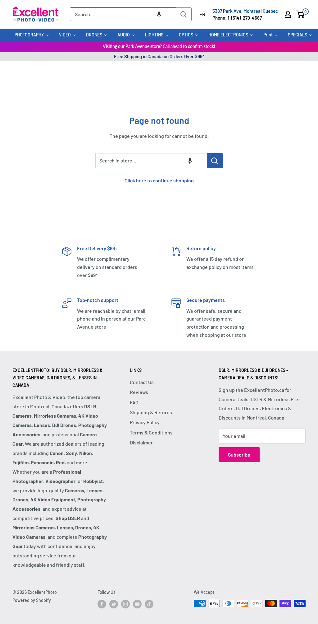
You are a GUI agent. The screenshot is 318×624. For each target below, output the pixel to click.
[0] (300, 14)
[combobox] (123, 14)
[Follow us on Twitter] (113, 604)
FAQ (134, 402)
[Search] (184, 14)
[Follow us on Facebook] (102, 604)
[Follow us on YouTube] (137, 604)
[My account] (288, 14)
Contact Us (142, 382)
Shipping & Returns (151, 412)
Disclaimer (141, 442)
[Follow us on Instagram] (125, 604)
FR (202, 14)
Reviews (139, 392)
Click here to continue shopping (159, 180)
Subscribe (239, 454)
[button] (159, 14)
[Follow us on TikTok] (149, 604)
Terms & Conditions (151, 432)
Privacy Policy (145, 422)
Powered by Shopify (31, 600)
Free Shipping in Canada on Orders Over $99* (159, 56)
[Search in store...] (215, 160)
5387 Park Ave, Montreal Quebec (245, 11)
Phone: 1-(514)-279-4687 (237, 18)
